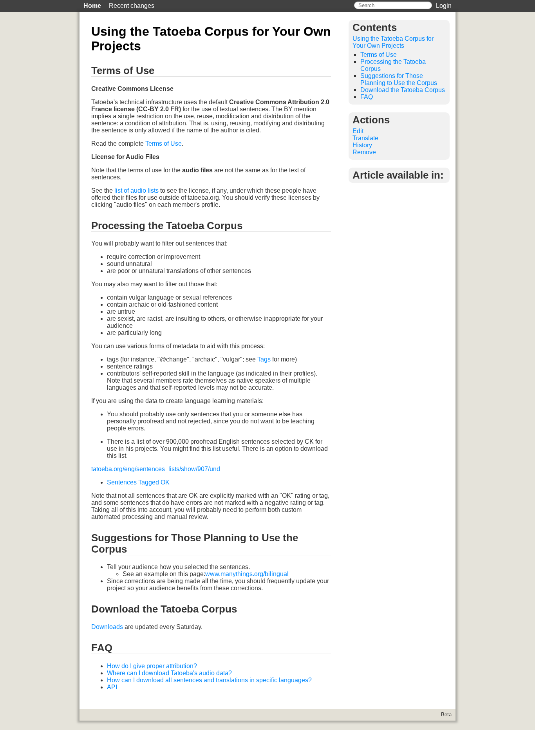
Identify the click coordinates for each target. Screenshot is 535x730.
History (362, 145)
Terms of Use (163, 143)
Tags (264, 359)
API (112, 687)
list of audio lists (136, 190)
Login (444, 5)
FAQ (366, 97)
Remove (364, 152)
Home (92, 5)
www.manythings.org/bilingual (247, 574)
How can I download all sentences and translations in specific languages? (209, 680)
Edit (357, 131)
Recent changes (131, 5)
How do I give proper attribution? (152, 666)
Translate (365, 138)
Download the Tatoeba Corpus (402, 90)
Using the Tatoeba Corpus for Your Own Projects (393, 42)
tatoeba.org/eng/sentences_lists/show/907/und (155, 469)
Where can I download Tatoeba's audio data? (169, 673)
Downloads (107, 626)
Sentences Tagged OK (138, 482)
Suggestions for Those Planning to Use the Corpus (398, 79)
